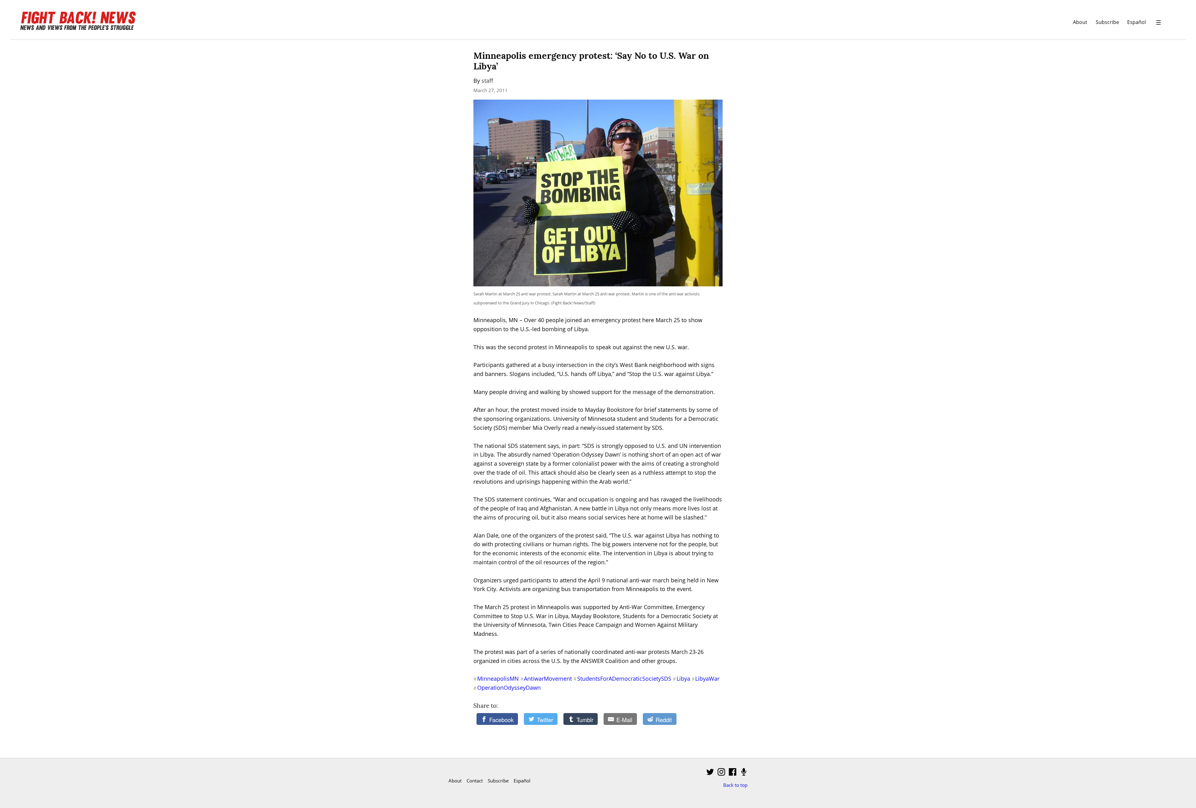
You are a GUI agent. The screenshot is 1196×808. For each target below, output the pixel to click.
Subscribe (1107, 22)
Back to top (735, 785)
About (1080, 22)
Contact (475, 780)
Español (1136, 22)
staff (487, 80)
